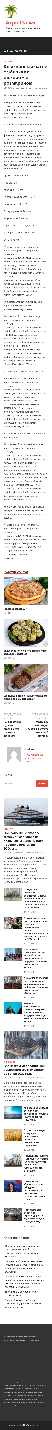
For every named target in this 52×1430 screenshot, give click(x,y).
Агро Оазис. (22, 22)
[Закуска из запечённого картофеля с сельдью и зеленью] (26, 647)
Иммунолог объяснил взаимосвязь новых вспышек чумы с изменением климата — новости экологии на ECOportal (36, 898)
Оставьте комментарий (36, 88)
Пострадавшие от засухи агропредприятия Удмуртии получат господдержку (34, 1215)
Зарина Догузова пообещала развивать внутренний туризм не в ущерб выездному (23, 1303)
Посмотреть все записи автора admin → (34, 758)
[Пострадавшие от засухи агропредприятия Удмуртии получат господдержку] (13, 1219)
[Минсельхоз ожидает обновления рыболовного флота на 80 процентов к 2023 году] (13, 1117)
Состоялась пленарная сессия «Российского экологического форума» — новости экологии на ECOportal (35, 958)
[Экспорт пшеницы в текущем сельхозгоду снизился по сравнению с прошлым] (13, 1140)
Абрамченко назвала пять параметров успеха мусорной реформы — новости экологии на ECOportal (36, 985)
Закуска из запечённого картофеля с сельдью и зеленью (25, 652)
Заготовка (9, 61)
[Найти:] (26, 783)
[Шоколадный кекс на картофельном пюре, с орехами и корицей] (26, 692)
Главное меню (17, 50)
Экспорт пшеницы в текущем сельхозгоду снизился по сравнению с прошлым (34, 1138)
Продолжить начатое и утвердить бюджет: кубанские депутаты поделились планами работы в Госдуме (36, 1163)
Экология (8, 829)
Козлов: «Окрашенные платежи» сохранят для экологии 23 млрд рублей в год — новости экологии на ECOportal (36, 1012)
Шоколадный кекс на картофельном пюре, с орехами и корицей (25, 697)
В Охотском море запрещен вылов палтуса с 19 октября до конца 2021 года (24, 1069)
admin (21, 88)
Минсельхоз (9, 1062)
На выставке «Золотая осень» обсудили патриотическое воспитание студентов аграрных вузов (36, 1190)
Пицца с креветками (15, 608)
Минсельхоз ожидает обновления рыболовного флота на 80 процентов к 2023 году (36, 1113)
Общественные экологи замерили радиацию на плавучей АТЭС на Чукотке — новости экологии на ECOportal (25, 840)
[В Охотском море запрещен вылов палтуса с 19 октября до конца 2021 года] (26, 1059)
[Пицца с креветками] (26, 605)
